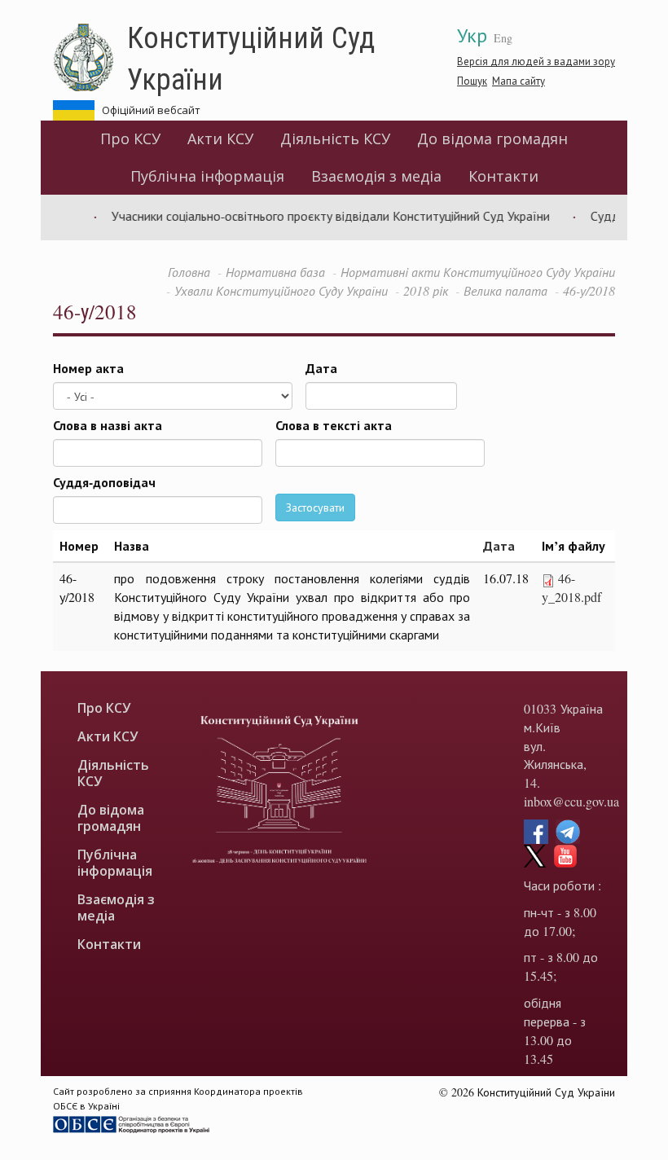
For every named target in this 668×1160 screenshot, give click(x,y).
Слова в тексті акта (333, 425)
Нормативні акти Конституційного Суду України (478, 271)
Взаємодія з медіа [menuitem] (376, 176)
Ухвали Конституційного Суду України (281, 290)
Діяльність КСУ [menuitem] (335, 138)
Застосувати (315, 507)
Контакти (503, 176)
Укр (472, 35)
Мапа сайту (518, 80)
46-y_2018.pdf (571, 587)
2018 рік (425, 290)
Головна (189, 271)
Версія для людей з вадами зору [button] (536, 61)
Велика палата (505, 290)
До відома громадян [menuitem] (492, 138)
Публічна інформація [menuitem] (207, 176)
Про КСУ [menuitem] (130, 138)
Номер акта (88, 368)
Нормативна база (275, 271)
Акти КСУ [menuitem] (220, 138)
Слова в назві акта (107, 425)
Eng (503, 38)
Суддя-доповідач (104, 482)
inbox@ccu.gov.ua (571, 801)
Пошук (472, 80)
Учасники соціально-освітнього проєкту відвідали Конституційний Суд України (319, 215)
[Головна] (90, 58)
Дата (321, 368)
